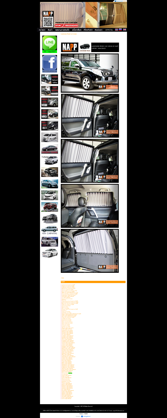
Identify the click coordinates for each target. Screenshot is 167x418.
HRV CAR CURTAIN (66, 354)
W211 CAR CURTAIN (67, 339)
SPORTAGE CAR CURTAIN (68, 364)
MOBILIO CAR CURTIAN (68, 353)
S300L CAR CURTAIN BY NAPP (69, 315)
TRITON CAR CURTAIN (67, 368)
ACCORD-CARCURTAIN (67, 396)
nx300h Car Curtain (66, 318)
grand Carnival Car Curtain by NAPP (70, 302)
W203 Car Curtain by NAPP (68, 317)
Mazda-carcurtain (66, 378)
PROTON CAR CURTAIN (67, 338)
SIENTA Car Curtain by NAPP (68, 288)
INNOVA (64, 299)
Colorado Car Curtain (66, 319)
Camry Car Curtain (66, 311)
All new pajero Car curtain (68, 327)
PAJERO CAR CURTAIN (67, 370)
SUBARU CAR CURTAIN (67, 346)
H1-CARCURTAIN (66, 389)
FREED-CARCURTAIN (67, 394)
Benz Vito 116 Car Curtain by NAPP (70, 303)
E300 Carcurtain (65, 376)
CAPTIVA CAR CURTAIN (67, 355)
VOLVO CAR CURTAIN (67, 344)
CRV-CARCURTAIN (66, 395)
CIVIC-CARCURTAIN (67, 397)
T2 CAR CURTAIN (66, 297)
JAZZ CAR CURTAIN (67, 352)
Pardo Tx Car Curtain (66, 320)
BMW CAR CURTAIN (67, 362)
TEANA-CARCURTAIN (67, 387)
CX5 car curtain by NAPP (67, 289)
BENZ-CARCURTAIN (67, 384)
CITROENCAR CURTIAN (67, 341)
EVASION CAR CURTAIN (68, 340)
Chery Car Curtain (66, 324)
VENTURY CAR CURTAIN (68, 296)
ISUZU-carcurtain (66, 382)
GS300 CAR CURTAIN (67, 358)
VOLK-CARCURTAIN (67, 383)
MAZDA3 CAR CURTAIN (68, 351)
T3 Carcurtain (65, 374)
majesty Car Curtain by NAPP (68, 284)
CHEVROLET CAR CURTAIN (68, 356)
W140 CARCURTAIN (66, 375)
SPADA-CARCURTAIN (67, 392)
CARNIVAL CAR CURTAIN (68, 367)
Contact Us (128, 30)
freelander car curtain (66, 312)
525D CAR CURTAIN (67, 361)
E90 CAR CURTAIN (66, 360)
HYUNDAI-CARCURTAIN (68, 390)
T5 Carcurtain (65, 373)
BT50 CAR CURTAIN (67, 363)
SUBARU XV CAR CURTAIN (68, 347)
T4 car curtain (65, 306)
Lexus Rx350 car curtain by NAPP (69, 294)
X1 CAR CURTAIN (66, 334)
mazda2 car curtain (66, 326)
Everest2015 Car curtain (67, 330)
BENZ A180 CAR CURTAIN (68, 348)
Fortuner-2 (64, 310)
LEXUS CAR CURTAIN (67, 359)
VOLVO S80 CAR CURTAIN (68, 342)
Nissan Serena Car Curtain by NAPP (70, 301)
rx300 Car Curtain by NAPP (68, 287)
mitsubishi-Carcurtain (66, 381)
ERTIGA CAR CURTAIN (67, 331)
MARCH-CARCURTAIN (67, 385)
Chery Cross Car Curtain (67, 322)
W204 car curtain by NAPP (68, 304)
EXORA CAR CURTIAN (67, 337)
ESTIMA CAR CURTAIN (67, 349)
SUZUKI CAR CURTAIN (67, 332)
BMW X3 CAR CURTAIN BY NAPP (70, 292)
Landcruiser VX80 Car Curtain (68, 295)
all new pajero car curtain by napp (69, 290)
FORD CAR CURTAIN (67, 328)
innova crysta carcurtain (67, 298)
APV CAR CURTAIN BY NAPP (69, 316)
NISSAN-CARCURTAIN (67, 388)
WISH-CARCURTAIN (67, 391)
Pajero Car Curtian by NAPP (68, 291)
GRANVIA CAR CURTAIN (68, 366)
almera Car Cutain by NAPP (68, 286)
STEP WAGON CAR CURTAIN (69, 369)
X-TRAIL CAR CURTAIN (67, 335)
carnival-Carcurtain (66, 380)
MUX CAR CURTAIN (67, 371)
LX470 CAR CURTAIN (67, 345)
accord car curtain (66, 325)
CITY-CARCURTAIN (66, 398)
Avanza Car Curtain (66, 305)
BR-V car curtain (65, 308)
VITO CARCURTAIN (66, 377)
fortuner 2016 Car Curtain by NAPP (70, 309)
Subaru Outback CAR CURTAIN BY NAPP (71, 313)
